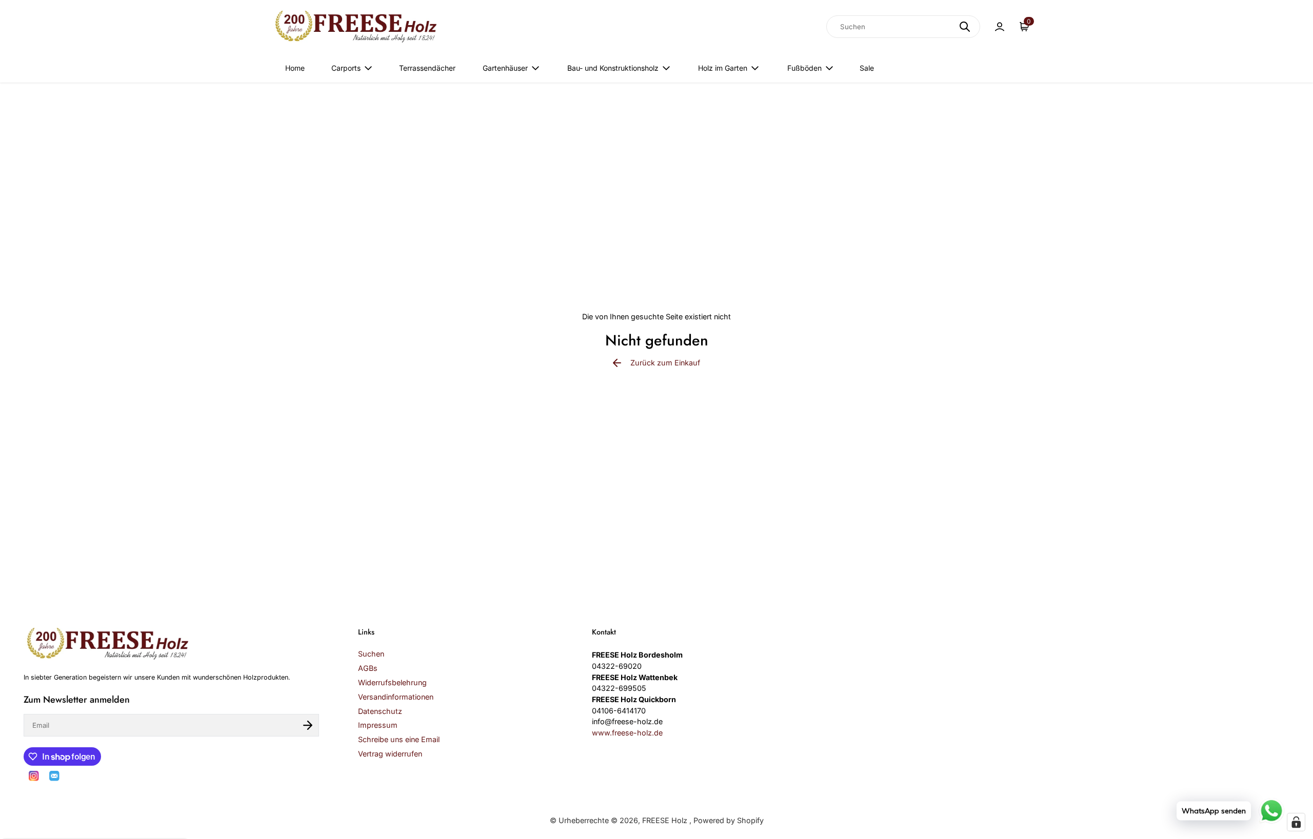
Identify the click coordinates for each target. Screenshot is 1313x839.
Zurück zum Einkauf (665, 362)
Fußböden (804, 68)
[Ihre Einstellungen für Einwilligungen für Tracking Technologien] (1296, 822)
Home (295, 68)
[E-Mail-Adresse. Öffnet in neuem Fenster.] (54, 776)
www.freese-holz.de (627, 732)
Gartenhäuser (505, 68)
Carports (346, 68)
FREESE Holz (665, 820)
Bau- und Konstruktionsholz (613, 68)
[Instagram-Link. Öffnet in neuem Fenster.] (34, 776)
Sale (867, 68)
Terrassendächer (427, 68)
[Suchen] (964, 26)
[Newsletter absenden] (307, 725)
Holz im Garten (722, 68)
